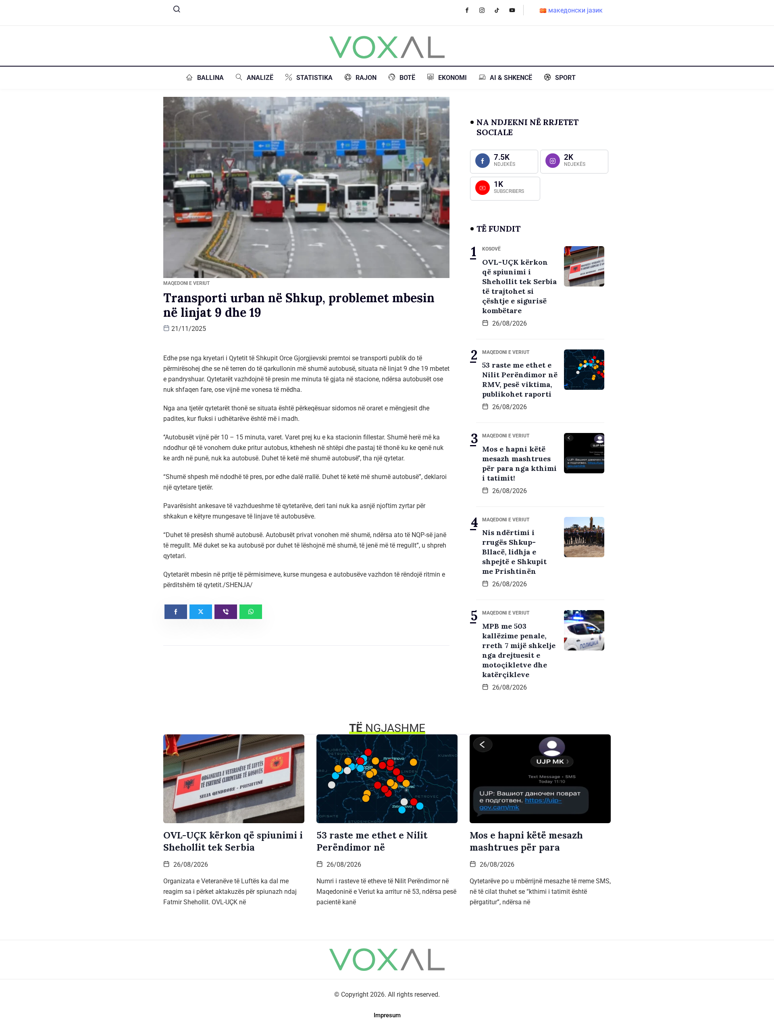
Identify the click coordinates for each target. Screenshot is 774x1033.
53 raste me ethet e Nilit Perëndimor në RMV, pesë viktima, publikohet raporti (520, 379)
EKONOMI (452, 78)
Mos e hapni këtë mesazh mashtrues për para (526, 841)
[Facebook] (471, 10)
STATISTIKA (314, 78)
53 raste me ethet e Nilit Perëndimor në (371, 841)
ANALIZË (260, 78)
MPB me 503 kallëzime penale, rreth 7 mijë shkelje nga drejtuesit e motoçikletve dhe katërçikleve (519, 650)
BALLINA (210, 78)
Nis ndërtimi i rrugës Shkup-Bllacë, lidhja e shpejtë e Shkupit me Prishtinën (514, 552)
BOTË (407, 78)
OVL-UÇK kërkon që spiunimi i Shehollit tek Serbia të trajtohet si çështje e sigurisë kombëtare (519, 286)
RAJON (366, 78)
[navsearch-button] (173, 11)
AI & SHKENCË (511, 78)
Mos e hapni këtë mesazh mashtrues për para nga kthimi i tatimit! (519, 463)
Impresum (387, 1015)
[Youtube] (516, 10)
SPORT (565, 78)
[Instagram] (486, 10)
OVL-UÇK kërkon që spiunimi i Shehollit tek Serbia (233, 841)
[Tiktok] (501, 10)
